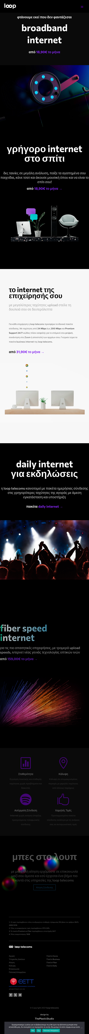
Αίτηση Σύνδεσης (44, 887)
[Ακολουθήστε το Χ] (15, 995)
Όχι (39, 1030)
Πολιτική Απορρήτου (51, 1030)
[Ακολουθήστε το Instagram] (20, 995)
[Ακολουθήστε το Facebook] (11, 995)
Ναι (33, 1030)
